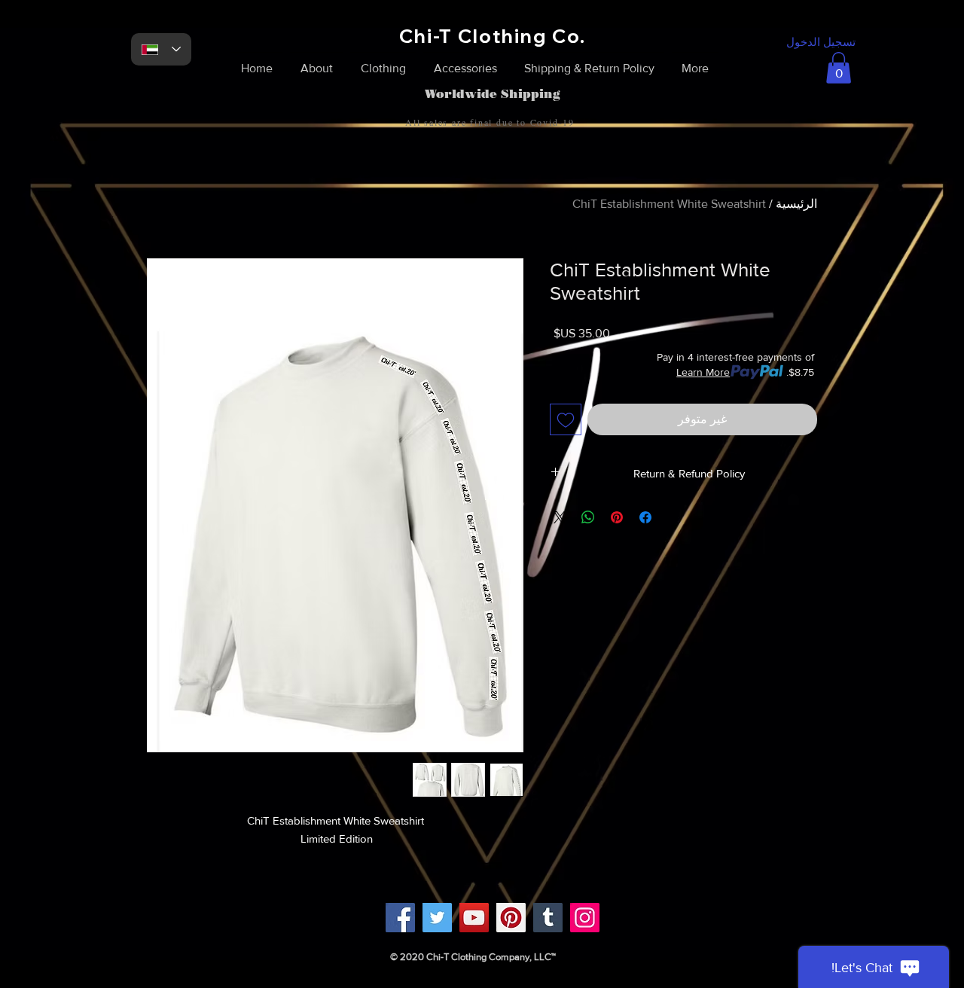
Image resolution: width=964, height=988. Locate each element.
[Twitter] (437, 917)
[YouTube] (474, 917)
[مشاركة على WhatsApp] (588, 517)
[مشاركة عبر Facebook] (645, 517)
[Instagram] (584, 917)
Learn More (703, 372)
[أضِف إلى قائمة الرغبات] (565, 419)
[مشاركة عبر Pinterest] (617, 517)
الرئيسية (796, 203)
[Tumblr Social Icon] (548, 917)
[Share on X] (560, 517)
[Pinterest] (511, 917)
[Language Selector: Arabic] (161, 49)
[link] (838, 68)
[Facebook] (400, 917)
